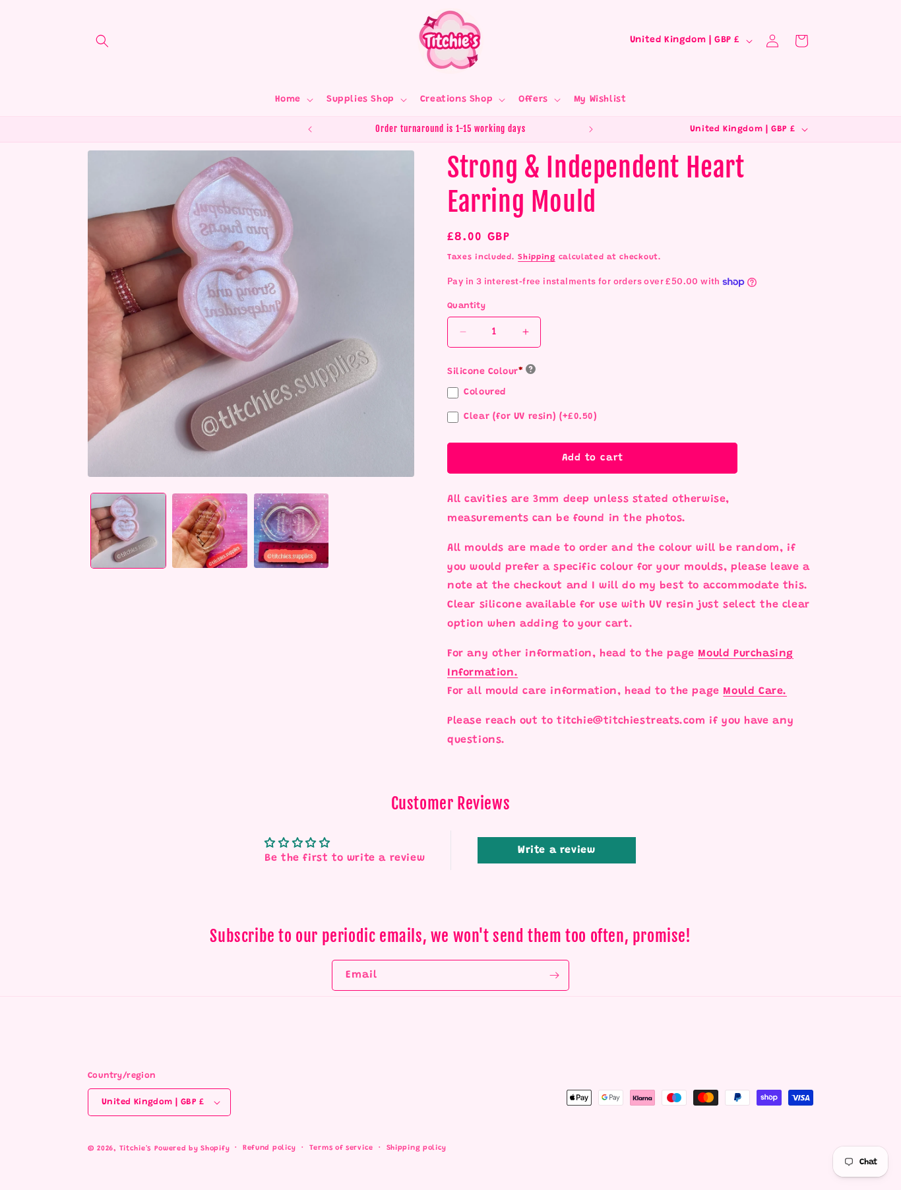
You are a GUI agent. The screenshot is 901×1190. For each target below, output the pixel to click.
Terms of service (341, 1148)
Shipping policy (417, 1148)
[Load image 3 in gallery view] (291, 530)
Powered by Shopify (192, 1148)
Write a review (556, 850)
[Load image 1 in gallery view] (128, 530)
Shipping (536, 257)
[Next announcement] (591, 129)
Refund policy (269, 1148)
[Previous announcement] (310, 129)
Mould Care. (755, 691)
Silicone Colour (485, 372)
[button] (102, 40)
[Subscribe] (554, 975)
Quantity (466, 305)
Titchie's (135, 1148)
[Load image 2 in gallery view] (209, 530)
